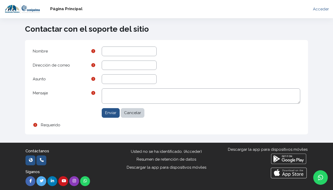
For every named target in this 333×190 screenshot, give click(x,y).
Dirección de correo (51, 65)
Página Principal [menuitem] (66, 8)
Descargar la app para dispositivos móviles (166, 167)
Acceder (321, 9)
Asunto (39, 79)
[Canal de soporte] (320, 177)
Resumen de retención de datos (166, 159)
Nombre (40, 51)
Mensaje (40, 93)
